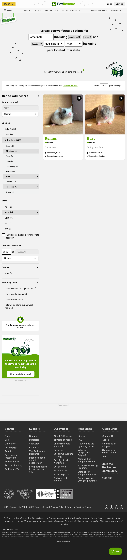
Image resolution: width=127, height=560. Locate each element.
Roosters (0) (11, 187)
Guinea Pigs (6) (12, 166)
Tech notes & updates (60, 479)
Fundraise (34, 439)
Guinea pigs (11, 447)
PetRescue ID (12, 461)
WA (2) (8, 229)
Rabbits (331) (11, 182)
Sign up (119, 4)
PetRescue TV (12, 469)
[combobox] (6, 252)
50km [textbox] (5, 252)
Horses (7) (10, 171)
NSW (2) (9, 212)
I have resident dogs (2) (16, 294)
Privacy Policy (57, 507)
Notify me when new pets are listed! (65, 72)
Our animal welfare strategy (63, 455)
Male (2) (9, 273)
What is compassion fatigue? (84, 452)
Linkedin (106, 507)
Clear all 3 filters (70, 86)
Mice (86, 37)
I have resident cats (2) (15, 299)
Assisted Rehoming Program (88, 466)
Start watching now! (20, 374)
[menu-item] (117, 10)
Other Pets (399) (13, 140)
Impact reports (61, 474)
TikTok (121, 507)
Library (81, 436)
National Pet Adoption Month (86, 460)
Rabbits (9, 451)
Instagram (116, 507)
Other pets (10, 443)
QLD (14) (9, 218)
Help (104, 456)
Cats (7, 439)
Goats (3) (10, 161)
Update (7, 258)
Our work (58, 450)
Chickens (73, 37)
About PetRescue (63, 436)
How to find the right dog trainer (86, 445)
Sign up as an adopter (109, 445)
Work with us (60, 470)
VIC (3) (8, 223)
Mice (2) (9, 177)
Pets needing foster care (11, 456)
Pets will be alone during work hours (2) (19, 306)
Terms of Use (41, 507)
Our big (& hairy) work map (62, 461)
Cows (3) (9, 156)
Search (7, 114)
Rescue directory (13, 465)
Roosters (36, 44)
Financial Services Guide (78, 507)
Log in (105, 439)
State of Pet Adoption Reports (87, 473)
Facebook (111, 507)
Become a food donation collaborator (37, 460)
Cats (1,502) (10, 129)
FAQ (80, 439)
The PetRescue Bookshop (37, 452)
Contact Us (108, 436)
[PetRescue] (63, 3)
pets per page (115, 86)
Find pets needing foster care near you (38, 469)
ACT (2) (8, 207)
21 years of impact (63, 439)
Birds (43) (10, 146)
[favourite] (79, 98)
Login (109, 4)
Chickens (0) (11, 151)
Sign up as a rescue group (109, 451)
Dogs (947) (10, 134)
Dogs (7, 436)
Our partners (60, 466)
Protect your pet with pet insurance (87, 479)
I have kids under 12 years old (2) (20, 288)
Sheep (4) (10, 192)
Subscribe (107, 477)
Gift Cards (34, 443)
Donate (8, 4)
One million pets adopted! (62, 445)
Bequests (34, 447)
